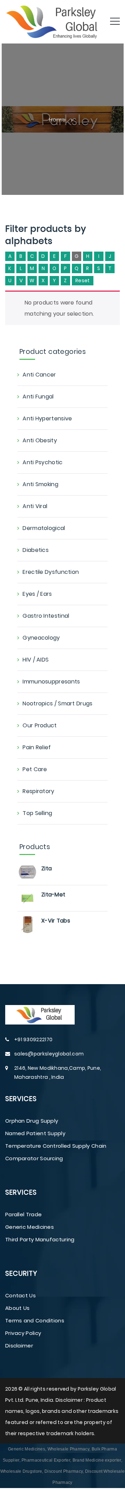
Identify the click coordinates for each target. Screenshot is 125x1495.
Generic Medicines (29, 1227)
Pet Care (35, 769)
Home (57, 119)
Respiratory (38, 791)
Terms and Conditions (34, 1320)
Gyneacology (41, 638)
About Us (17, 1308)
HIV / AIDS (36, 660)
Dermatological (44, 528)
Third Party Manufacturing (40, 1239)
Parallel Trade (23, 1214)
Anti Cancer (39, 375)
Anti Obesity (40, 440)
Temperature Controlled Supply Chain (56, 1145)
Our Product (40, 725)
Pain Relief (37, 747)
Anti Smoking (40, 484)
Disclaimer (19, 1345)
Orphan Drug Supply (31, 1120)
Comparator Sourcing (34, 1158)
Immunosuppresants (51, 682)
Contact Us (20, 1295)
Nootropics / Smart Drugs (57, 703)
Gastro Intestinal (46, 616)
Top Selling (37, 813)
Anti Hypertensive (47, 418)
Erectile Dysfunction (51, 572)
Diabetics (36, 550)
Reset (82, 280)
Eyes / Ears (37, 594)
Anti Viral (35, 506)
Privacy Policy (23, 1333)
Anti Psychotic (42, 462)
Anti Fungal (38, 397)
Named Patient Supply (35, 1133)
